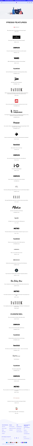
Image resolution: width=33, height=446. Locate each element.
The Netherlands (26, 433)
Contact (3, 433)
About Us (3, 426)
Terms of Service (19, 431)
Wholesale (4, 431)
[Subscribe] (10, 439)
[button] (2, 2)
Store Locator (4, 428)
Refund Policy (19, 428)
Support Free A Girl (12, 428)
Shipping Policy (19, 426)
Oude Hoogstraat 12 (27, 428)
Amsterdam (26, 431)
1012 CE (25, 430)
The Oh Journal (11, 426)
